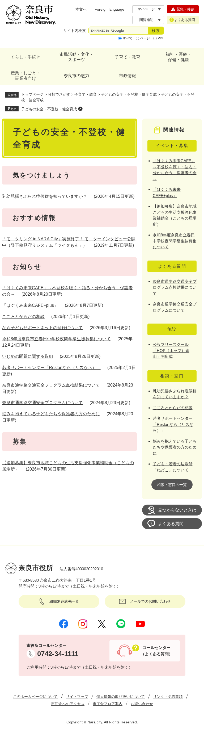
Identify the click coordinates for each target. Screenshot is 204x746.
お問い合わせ (142, 704)
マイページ (146, 9)
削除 (80, 109)
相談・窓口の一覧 (172, 485)
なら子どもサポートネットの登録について (42, 327)
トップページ (32, 94)
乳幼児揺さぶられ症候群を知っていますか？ (44, 196)
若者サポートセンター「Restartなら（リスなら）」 (51, 367)
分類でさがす (59, 94)
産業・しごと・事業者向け (25, 76)
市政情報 (127, 75)
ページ (145, 38)
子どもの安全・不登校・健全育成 (129, 94)
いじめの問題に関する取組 (27, 356)
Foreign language (109, 9)
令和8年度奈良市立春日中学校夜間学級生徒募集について (56, 339)
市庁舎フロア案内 (107, 704)
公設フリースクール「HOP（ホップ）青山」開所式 (171, 350)
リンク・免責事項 (168, 696)
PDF (161, 38)
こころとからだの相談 (23, 316)
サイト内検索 (74, 30)
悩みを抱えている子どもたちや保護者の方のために (51, 414)
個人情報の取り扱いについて (120, 696)
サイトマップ (77, 696)
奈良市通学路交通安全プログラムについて (42, 402)
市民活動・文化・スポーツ (77, 57)
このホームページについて (35, 696)
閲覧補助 (146, 20)
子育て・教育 (127, 57)
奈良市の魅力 (76, 75)
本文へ (81, 9)
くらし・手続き (25, 57)
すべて (127, 38)
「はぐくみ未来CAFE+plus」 (30, 305)
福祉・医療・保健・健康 (178, 57)
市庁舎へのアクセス (67, 704)
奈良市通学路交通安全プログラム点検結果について (51, 385)
